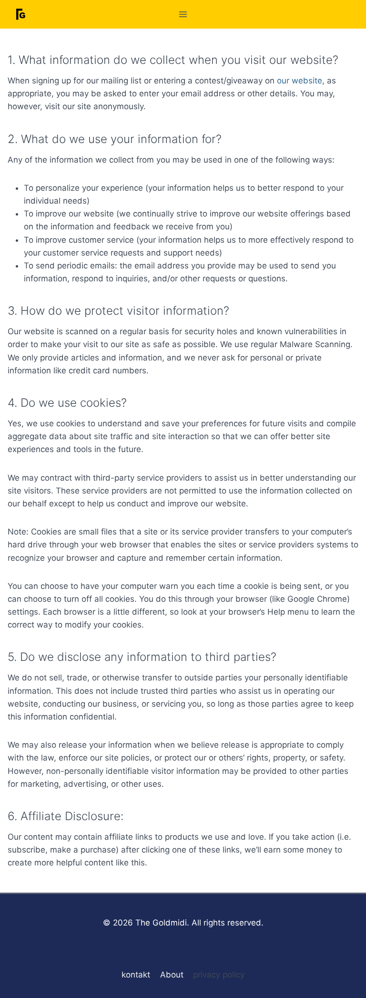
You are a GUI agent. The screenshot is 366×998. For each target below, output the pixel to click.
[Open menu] (183, 14)
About (171, 974)
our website (299, 80)
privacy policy (218, 974)
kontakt (136, 974)
